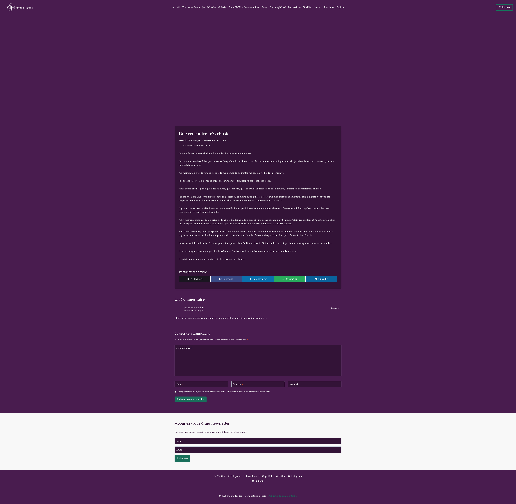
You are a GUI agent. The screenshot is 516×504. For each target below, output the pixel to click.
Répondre (334, 308)
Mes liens (329, 7)
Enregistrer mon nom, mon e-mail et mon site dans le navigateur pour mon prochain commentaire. (224, 391)
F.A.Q (264, 7)
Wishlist (307, 7)
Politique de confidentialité (282, 495)
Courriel (237, 384)
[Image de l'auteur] (180, 145)
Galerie (222, 7)
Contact (318, 7)
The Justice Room (191, 7)
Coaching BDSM (278, 7)
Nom (179, 384)
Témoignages (194, 140)
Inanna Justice (192, 145)
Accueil (176, 7)
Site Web (293, 384)
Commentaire (184, 347)
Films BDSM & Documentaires (244, 7)
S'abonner (504, 7)
